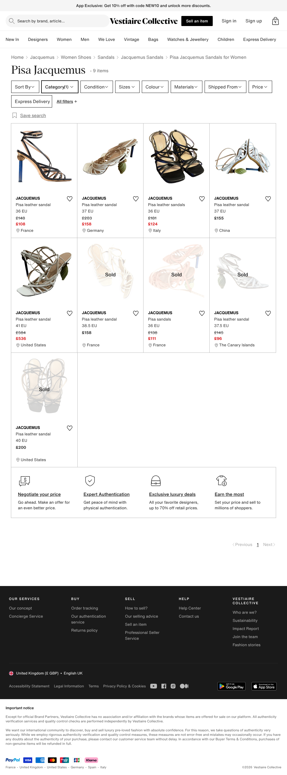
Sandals (106, 57)
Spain (92, 767)
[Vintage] (144, 39)
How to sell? (136, 608)
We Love (106, 39)
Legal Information (69, 686)
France (11, 767)
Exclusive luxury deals (172, 494)
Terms (93, 686)
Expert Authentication (107, 494)
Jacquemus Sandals (142, 57)
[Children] (239, 39)
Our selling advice (141, 616)
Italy (103, 767)
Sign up (254, 21)
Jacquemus (42, 57)
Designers (38, 39)
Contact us (189, 616)
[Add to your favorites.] (69, 198)
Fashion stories (246, 645)
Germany (77, 767)
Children (225, 39)
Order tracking (84, 608)
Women (64, 39)
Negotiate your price (39, 494)
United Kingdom (31, 767)
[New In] (23, 39)
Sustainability (245, 621)
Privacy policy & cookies (124, 686)
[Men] (93, 39)
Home (17, 57)
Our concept (20, 608)
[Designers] (52, 39)
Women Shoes (76, 57)
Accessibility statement (29, 686)
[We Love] (119, 39)
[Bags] (163, 39)
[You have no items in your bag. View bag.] (275, 21)
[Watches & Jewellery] (213, 39)
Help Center (190, 608)
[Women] (76, 39)
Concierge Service (26, 616)
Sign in (229, 21)
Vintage (131, 39)
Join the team (245, 637)
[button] (275, 21)
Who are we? (245, 612)
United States (57, 767)
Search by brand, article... (41, 21)
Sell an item (197, 21)
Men (85, 39)
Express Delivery (259, 39)
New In (12, 39)
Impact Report (246, 629)
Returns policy (84, 630)
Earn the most (229, 494)
